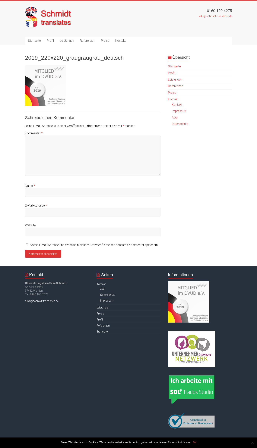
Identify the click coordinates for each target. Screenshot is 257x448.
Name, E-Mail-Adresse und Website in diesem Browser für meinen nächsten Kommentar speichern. (94, 245)
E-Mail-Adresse (36, 205)
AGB (175, 117)
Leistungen (67, 40)
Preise (105, 40)
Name (30, 186)
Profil (50, 40)
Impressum (179, 111)
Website (30, 225)
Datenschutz (180, 124)
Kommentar (34, 133)
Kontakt (120, 40)
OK (194, 442)
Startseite (34, 40)
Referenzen (87, 40)
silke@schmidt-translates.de (215, 16)
